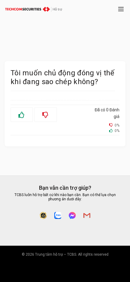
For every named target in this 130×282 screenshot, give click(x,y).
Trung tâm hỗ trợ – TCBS (55, 254)
